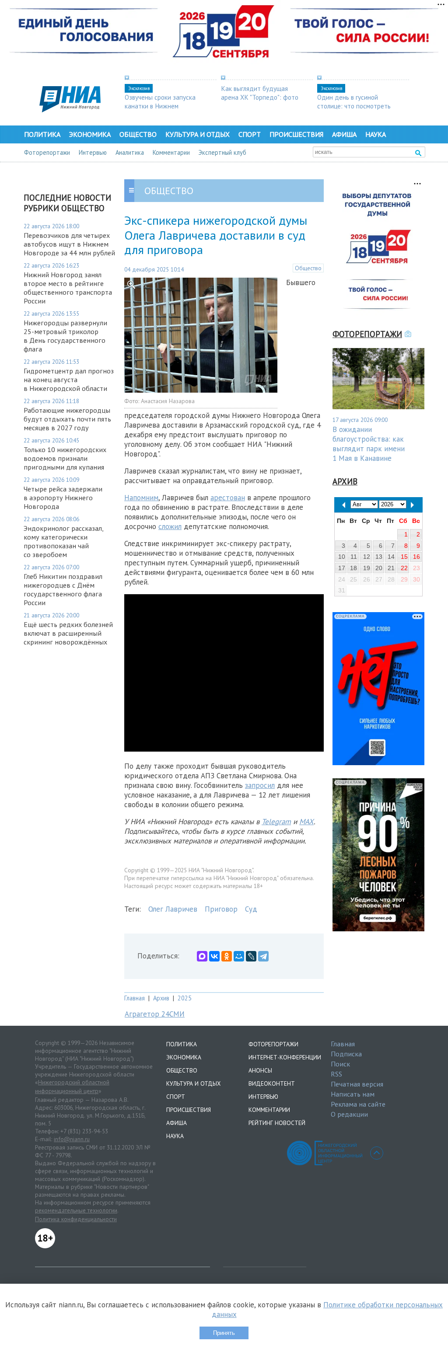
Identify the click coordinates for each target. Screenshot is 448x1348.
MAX (306, 821)
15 (404, 556)
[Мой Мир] (239, 956)
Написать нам (352, 1094)
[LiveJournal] (251, 956)
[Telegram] (263, 956)
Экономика (90, 134)
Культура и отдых (197, 134)
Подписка (346, 1053)
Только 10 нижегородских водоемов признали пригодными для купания (65, 458)
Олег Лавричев (172, 909)
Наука (375, 134)
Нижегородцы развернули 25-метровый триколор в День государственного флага (65, 335)
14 (391, 556)
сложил (170, 526)
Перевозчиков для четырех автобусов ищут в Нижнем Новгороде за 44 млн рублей (69, 244)
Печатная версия (357, 1084)
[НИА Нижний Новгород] (70, 110)
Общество (138, 134)
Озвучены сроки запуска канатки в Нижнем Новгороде (160, 106)
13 (378, 556)
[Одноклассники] (226, 956)
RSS (336, 1073)
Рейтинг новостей (276, 1123)
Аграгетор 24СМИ (155, 1014)
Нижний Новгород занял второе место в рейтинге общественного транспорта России (68, 287)
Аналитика (130, 152)
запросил (260, 785)
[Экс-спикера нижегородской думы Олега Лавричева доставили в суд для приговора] (200, 390)
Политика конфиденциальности (76, 1219)
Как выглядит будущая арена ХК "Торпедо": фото (259, 92)
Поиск (340, 1063)
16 (416, 556)
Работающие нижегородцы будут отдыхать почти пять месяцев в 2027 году (67, 419)
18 (353, 567)
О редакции (349, 1114)
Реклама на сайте (358, 1104)
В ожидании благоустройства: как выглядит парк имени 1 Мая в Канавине (368, 444)
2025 (185, 998)
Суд (251, 909)
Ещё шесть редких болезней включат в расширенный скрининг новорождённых (68, 633)
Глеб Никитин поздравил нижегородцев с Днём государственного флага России (63, 589)
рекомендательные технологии (76, 1210)
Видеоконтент (271, 1083)
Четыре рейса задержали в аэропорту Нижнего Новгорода (63, 497)
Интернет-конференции (284, 1057)
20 (378, 567)
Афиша (344, 134)
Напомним (141, 497)
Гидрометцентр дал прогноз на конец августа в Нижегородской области (69, 379)
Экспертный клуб (222, 152)
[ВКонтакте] (214, 956)
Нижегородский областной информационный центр (72, 1086)
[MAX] (202, 956)
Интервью (93, 152)
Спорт (249, 134)
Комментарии (171, 152)
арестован (227, 497)
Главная (134, 998)
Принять (224, 1333)
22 (404, 567)
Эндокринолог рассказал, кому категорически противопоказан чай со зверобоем (63, 541)
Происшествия (296, 134)
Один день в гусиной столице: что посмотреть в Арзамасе (354, 106)
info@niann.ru (72, 1139)
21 (391, 567)
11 (353, 556)
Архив (161, 998)
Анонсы (260, 1070)
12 (366, 556)
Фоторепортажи (47, 152)
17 (341, 567)
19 (366, 567)
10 (341, 556)
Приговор (221, 909)
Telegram (276, 821)
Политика (42, 134)
